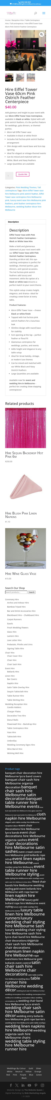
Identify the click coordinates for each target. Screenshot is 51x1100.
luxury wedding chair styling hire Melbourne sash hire (25, 931)
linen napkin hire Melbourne (20, 897)
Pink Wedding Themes (26, 187)
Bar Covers (12, 679)
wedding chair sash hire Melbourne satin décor (25, 1011)
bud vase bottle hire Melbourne (25, 815)
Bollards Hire (13, 671)
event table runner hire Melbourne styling (24, 870)
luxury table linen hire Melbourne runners (25, 914)
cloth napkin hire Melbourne (25, 816)
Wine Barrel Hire (14, 749)
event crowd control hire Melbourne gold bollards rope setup (25, 855)
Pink (15, 1074)
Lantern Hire (13, 636)
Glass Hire (11, 632)
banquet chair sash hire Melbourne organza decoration (22, 783)
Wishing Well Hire (15, 753)
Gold (31, 1068)
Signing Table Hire (15, 648)
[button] (41, 34)
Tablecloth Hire (14, 736)
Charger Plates (14, 711)
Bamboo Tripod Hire (16, 606)
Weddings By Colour (16, 1068)
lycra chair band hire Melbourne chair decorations (25, 938)
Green (39, 1074)
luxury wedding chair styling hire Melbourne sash (25, 922)
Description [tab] (13, 222)
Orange (37, 1071)
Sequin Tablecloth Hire (17, 691)
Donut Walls (12, 720)
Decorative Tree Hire (16, 715)
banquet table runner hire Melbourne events (23, 802)
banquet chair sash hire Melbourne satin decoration (21, 792)
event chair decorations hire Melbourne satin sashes (25, 845)
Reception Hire (18, 20)
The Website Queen (33, 1090)
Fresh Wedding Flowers (17, 627)
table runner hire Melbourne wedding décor (24, 984)
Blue (31, 1074)
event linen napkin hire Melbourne (25, 860)
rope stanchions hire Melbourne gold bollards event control (23, 959)
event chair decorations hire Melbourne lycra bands (22, 829)
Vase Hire (11, 732)
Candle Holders (14, 707)
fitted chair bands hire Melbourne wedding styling (25, 885)
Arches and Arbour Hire (18, 602)
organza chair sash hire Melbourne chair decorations (24, 944)
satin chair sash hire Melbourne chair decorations (23, 968)
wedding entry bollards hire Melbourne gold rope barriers (25, 1017)
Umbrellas (12, 740)
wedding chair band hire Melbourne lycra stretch (24, 1002)
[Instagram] (42, 1085)
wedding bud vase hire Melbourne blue (30, 991)
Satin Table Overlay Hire (18, 687)
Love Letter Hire (14, 640)
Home (7, 20)
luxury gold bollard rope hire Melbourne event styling (25, 903)
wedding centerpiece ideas (24, 998)
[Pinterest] (36, 1085)
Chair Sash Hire (14, 664)
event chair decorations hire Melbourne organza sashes (25, 836)
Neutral (18, 1071)
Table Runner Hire (15, 695)
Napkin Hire (12, 683)
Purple (23, 1074)
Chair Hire (9, 652)
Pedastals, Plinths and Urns (20, 644)
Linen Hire (10, 676)
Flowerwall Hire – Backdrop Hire (21, 724)
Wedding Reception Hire (16, 704)
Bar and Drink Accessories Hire (21, 611)
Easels (10, 623)
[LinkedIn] (22, 1085)
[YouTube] (29, 1085)
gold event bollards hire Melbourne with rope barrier (23, 890)
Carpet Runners (14, 619)
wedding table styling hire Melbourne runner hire (25, 1045)
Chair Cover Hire (14, 656)
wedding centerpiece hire (15, 994)
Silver (38, 1068)
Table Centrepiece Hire (17, 728)
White (9, 1071)
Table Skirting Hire (15, 700)
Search (31, 592)
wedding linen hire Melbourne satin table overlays (25, 1023)
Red (8, 1074)
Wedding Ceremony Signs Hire (21, 744)
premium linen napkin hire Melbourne (24, 953)
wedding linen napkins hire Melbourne (25, 1028)
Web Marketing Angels (35, 1093)
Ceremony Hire (12, 599)
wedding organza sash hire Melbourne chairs (25, 1034)
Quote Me (22, 174)
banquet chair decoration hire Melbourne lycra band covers (23, 774)
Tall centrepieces (16, 23)
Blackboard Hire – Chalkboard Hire (23, 615)
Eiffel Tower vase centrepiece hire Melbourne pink (24, 197)
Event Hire (10, 668)
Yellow (28, 1071)
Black (24, 1078)
